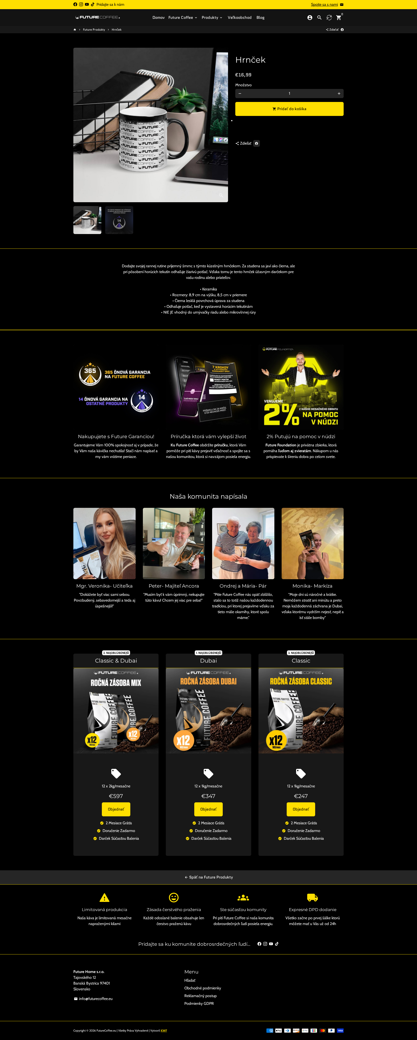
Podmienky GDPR (199, 1003)
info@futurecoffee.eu (93, 998)
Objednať (116, 809)
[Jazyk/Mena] (329, 17)
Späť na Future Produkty (208, 877)
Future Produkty (94, 29)
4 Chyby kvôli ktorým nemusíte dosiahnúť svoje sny (208, 13)
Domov (159, 17)
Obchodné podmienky (202, 988)
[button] (289, 122)
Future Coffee (183, 17)
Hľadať (189, 980)
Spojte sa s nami (324, 4)
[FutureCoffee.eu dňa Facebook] (75, 4)
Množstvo (243, 85)
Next (221, 125)
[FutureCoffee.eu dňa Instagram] (81, 4)
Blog (260, 17)
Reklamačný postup (200, 995)
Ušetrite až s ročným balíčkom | (208, 7)
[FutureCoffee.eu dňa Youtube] (87, 4)
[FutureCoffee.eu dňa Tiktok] (93, 4)
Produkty (212, 17)
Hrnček (116, 29)
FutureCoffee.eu (106, 1030)
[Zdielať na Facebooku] (342, 29)
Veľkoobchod (240, 17)
